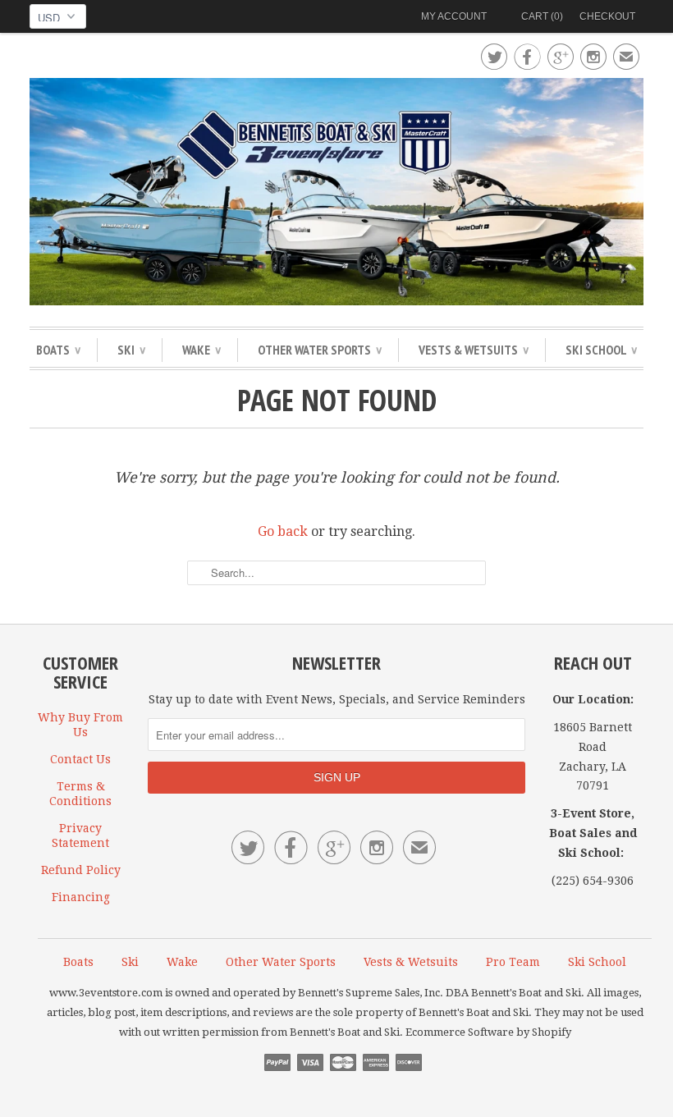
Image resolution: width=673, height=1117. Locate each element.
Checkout (607, 16)
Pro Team (513, 961)
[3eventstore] (336, 194)
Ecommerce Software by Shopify (488, 1032)
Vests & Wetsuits (474, 349)
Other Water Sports (320, 349)
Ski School (601, 349)
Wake (201, 349)
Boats (58, 349)
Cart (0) (542, 16)
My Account (454, 16)
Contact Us (80, 759)
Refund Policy (81, 870)
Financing (81, 897)
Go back (283, 531)
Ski (131, 349)
